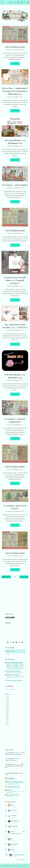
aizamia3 (9, 790)
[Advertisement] (15, 597)
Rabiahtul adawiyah (18, 854)
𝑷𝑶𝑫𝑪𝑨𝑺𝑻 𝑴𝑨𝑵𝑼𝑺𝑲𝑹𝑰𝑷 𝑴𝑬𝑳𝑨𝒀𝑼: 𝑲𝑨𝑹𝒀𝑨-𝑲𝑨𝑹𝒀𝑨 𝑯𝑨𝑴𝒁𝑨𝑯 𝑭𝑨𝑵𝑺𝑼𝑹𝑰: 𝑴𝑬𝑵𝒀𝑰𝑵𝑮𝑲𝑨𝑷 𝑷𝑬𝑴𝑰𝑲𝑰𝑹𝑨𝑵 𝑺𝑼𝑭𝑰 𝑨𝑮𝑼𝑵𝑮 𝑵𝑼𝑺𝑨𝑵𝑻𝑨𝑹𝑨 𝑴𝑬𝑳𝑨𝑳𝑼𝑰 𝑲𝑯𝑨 (15, 666)
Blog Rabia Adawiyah (13, 794)
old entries (24, 576)
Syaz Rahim (14, 826)
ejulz (6, 756)
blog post (17, 756)
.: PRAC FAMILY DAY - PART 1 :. (14, 787)
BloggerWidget (21, 859)
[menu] (2, 2)
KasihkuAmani (11, 778)
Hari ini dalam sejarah (15, 47)
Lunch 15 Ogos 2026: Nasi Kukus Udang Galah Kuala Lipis (15, 783)
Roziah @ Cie (14, 844)
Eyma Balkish (15, 820)
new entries (6, 576)
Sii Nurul (13, 815)
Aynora (13, 849)
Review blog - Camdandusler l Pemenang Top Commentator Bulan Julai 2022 (15, 91)
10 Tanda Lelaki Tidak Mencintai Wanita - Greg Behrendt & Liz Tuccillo (15, 677)
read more (15, 63)
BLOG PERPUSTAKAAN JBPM (14, 662)
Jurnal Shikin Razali (11, 865)
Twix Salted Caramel (11, 779)
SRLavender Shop (10, 689)
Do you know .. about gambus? (15, 185)
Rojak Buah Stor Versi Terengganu (15, 672)
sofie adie (14, 810)
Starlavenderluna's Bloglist (15, 680)
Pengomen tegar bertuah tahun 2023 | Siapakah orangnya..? (15, 280)
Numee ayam (10, 796)
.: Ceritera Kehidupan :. (13, 786)
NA (6, 762)
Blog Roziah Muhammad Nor (15, 781)
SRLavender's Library (13, 674)
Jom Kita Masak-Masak (13, 671)
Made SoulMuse (23, 865)
